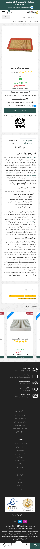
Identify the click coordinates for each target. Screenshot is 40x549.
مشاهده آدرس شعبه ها (20, 515)
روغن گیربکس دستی (20, 422)
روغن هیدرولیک (20, 425)
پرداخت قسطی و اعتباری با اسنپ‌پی (18, 7)
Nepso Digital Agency (25, 529)
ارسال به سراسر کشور (18, 99)
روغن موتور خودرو (20, 415)
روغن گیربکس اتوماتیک (20, 418)
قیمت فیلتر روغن (22, 298)
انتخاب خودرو (35, 546)
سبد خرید (26, 546)
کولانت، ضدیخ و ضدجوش (20, 429)
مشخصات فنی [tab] (12, 142)
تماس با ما (4, 546)
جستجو (6, 17)
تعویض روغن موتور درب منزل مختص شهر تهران (20, 96)
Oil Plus (19, 526)
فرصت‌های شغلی (20, 454)
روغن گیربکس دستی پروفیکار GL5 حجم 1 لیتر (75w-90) (20, 340)
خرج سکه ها (20, 457)
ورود (20, 479)
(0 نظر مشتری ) (13, 72)
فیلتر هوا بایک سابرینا (20, 68)
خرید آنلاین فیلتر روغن (30, 296)
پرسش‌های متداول (20, 460)
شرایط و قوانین (20, 447)
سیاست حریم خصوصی (20, 444)
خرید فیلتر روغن (20, 296)
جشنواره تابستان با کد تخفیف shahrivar (20, 3)
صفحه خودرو (11, 173)
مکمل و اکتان (20, 432)
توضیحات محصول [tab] (28, 142)
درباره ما (20, 464)
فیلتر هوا (33, 158)
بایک (20, 79)
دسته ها (11, 546)
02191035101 (26, 390)
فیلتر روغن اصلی (32, 298)
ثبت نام (20, 482)
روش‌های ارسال (20, 450)
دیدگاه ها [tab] (20, 147)
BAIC (28, 158)
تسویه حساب (20, 489)
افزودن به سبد (21, 111)
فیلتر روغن (12, 296)
